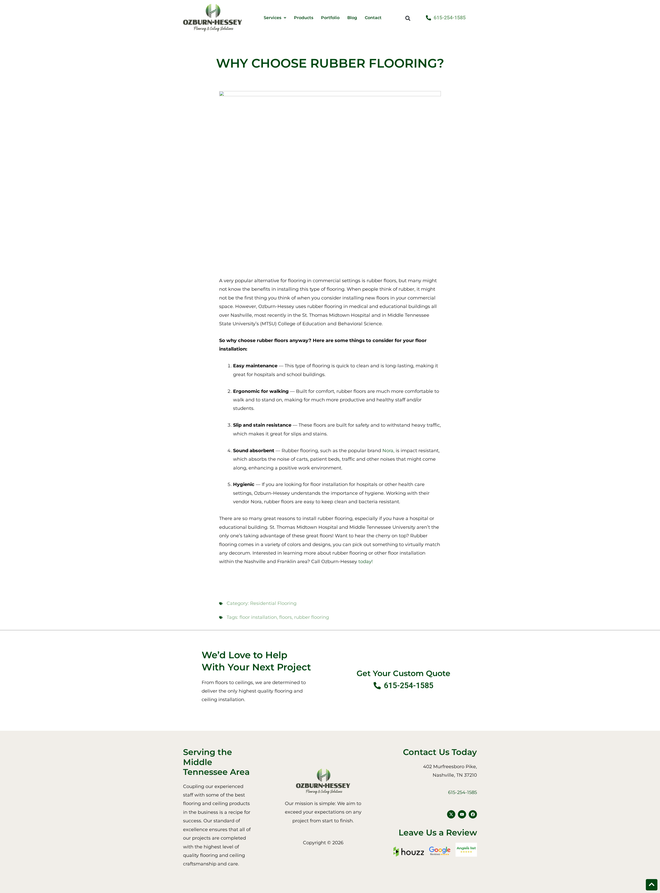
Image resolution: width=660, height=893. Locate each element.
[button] (407, 18)
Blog (352, 18)
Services (272, 18)
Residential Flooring (273, 603)
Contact (373, 18)
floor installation (258, 617)
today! (366, 561)
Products (303, 18)
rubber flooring (311, 617)
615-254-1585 (462, 792)
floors (285, 617)
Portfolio (330, 18)
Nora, (388, 450)
